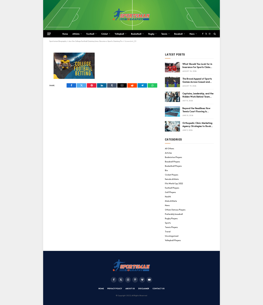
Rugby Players (171, 218)
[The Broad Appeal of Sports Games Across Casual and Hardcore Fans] (172, 82)
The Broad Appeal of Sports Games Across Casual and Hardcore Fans (197, 80)
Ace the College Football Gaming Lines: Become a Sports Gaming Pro (96, 41)
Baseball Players (172, 161)
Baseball (178, 33)
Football (90, 33)
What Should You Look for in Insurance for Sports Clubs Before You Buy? (197, 65)
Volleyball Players (173, 240)
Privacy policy (114, 288)
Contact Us (159, 288)
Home (65, 33)
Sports (168, 223)
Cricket (104, 33)
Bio (166, 170)
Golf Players (170, 192)
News (192, 33)
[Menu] (49, 34)
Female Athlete (172, 179)
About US (130, 288)
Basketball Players (173, 166)
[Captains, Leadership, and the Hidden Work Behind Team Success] (172, 97)
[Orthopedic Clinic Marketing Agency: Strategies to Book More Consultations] (172, 126)
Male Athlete (171, 201)
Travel (168, 231)
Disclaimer (143, 288)
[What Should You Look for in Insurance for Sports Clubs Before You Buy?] (172, 67)
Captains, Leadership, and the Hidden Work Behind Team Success (197, 95)
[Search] (214, 34)
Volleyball (119, 33)
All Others (169, 148)
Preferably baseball (174, 214)
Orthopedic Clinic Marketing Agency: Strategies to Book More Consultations (197, 124)
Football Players (172, 188)
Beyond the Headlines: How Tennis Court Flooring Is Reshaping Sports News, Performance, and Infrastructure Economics (196, 110)
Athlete (75, 33)
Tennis (164, 33)
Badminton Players (173, 157)
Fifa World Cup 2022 (174, 183)
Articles (168, 153)
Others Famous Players (175, 209)
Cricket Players (171, 174)
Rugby (151, 33)
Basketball (136, 33)
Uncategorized (171, 236)
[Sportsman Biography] (131, 15)
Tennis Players (171, 227)
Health (168, 196)
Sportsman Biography (58, 41)
